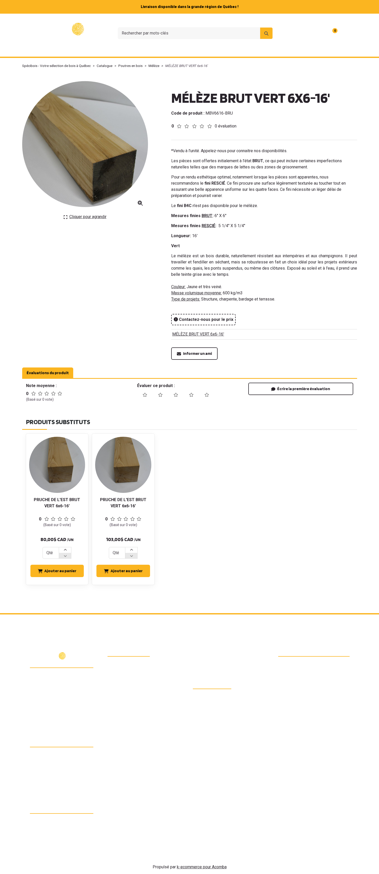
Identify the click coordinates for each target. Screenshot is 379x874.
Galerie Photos (306, 49)
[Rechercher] (266, 33)
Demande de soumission (254, 49)
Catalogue (104, 66)
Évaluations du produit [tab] (48, 372)
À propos (255, 20)
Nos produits (97, 49)
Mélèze (154, 66)
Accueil (63, 49)
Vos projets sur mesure (191, 49)
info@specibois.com (56, 697)
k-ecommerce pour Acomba (202, 866)
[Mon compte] (347, 33)
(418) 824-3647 (52, 688)
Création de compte (337, 20)
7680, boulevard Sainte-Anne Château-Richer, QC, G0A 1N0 (64, 677)
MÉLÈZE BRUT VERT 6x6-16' (198, 334)
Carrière (306, 20)
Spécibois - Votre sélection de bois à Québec (56, 66)
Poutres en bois (130, 66)
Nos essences (140, 49)
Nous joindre (281, 20)
